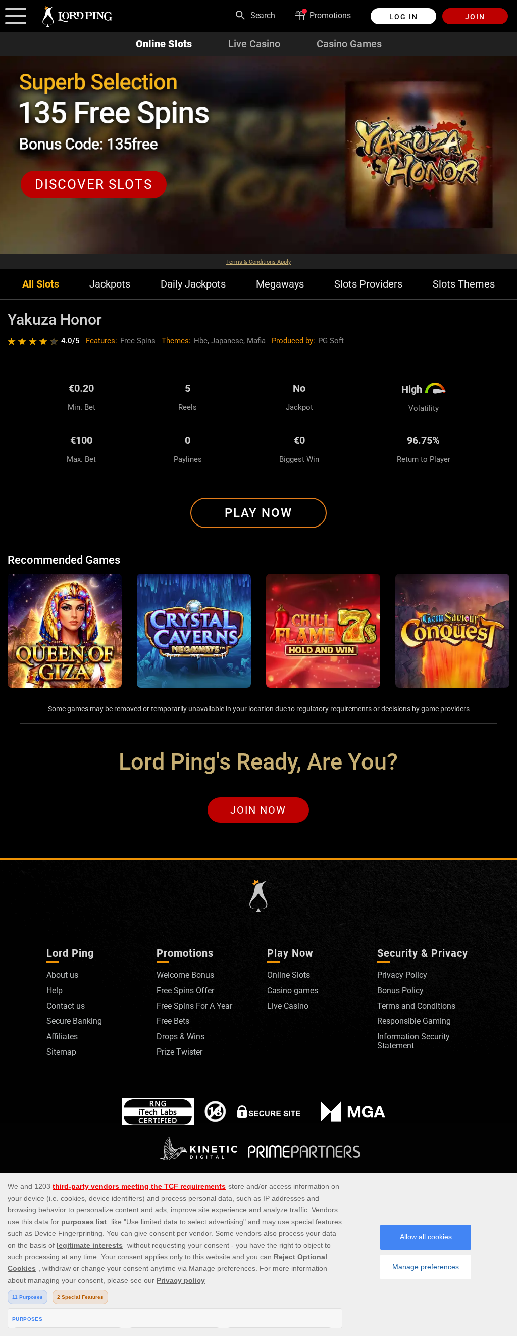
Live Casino (254, 44)
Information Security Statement (413, 1041)
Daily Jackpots (193, 284)
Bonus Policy (400, 990)
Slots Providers (368, 284)
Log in (403, 17)
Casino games (292, 990)
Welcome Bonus (185, 975)
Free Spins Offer (185, 990)
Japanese (227, 340)
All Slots (40, 284)
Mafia (256, 340)
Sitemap (61, 1052)
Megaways (280, 284)
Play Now (258, 513)
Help (54, 990)
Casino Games (349, 44)
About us (62, 975)
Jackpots (109, 284)
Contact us (65, 1006)
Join (475, 17)
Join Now (258, 810)
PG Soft (331, 340)
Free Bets (173, 1021)
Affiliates (62, 1036)
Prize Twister (179, 1052)
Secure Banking (74, 1021)
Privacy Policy (402, 975)
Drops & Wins (180, 1036)
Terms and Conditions (416, 1006)
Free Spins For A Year (194, 1006)
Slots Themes (464, 284)
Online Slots (164, 44)
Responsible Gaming (414, 1021)
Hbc (201, 340)
